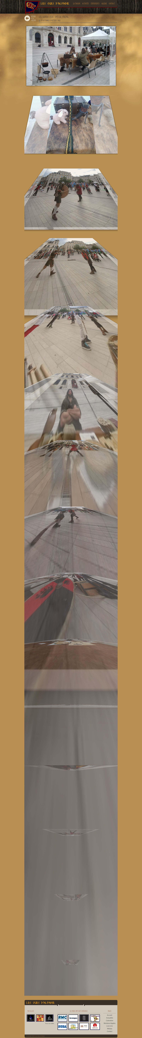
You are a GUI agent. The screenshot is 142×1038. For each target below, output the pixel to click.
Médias (109, 1029)
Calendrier (109, 1020)
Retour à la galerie (33, 18)
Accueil (109, 1015)
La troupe (76, 3)
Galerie (104, 3)
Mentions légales (109, 1023)
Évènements (95, 3)
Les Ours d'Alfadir (32, 7)
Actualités (109, 1018)
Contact (112, 3)
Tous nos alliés (49, 1023)
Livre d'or (109, 1026)
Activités (85, 3)
